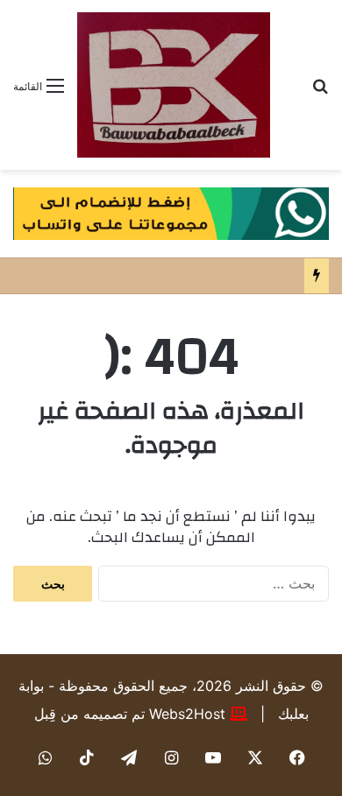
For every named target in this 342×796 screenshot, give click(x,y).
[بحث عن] (320, 91)
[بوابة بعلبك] (173, 85)
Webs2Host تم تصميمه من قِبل (129, 713)
